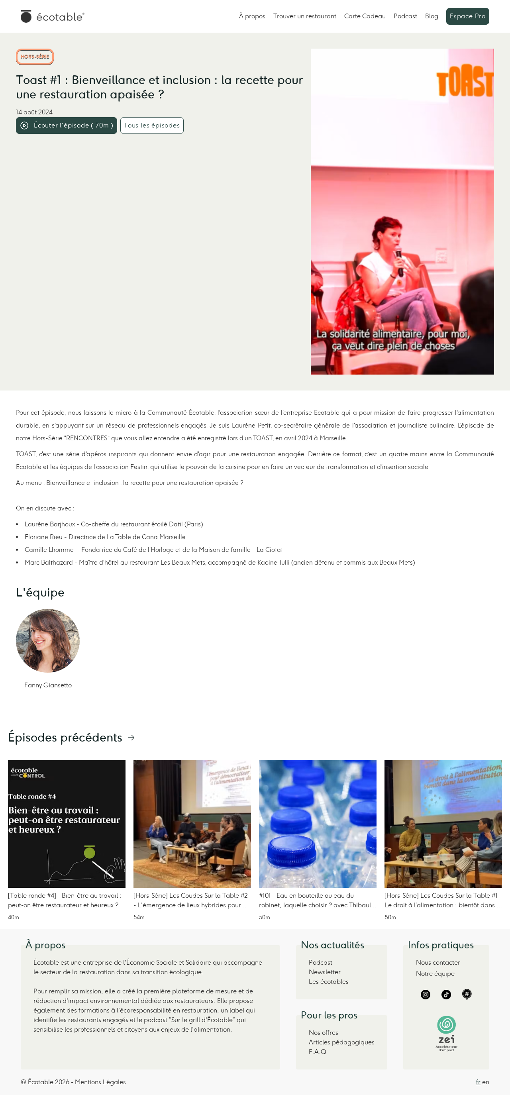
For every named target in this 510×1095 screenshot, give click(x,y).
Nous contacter (438, 962)
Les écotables (329, 981)
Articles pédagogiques (342, 1042)
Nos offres (323, 1032)
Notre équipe (435, 973)
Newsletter (325, 972)
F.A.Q (317, 1052)
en (485, 1082)
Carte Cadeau (365, 16)
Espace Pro (468, 16)
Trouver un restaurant (304, 16)
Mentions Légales (100, 1082)
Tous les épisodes (152, 125)
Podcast (405, 16)
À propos (252, 16)
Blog (431, 16)
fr (478, 1082)
